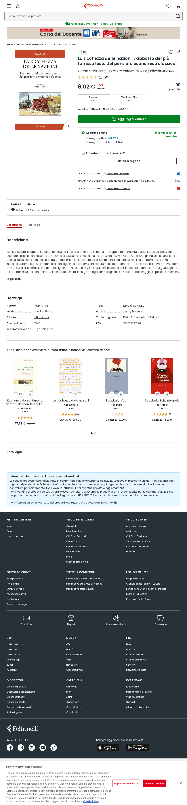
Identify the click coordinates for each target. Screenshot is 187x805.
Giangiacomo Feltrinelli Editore (143, 583)
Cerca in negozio (129, 161)
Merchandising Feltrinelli (139, 691)
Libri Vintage (13, 659)
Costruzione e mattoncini (21, 691)
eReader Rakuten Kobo (138, 707)
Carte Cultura (73, 541)
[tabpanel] (25, 392)
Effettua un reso (15, 588)
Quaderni (71, 712)
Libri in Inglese (14, 654)
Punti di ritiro (73, 551)
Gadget (130, 702)
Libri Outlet (12, 649)
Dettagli (34, 225)
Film (128, 644)
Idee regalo (132, 686)
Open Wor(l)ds (74, 707)
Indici (69, 556)
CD (68, 644)
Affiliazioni (132, 531)
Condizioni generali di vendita (83, 578)
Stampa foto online (77, 561)
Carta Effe (71, 526)
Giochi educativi (16, 696)
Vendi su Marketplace (138, 541)
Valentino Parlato (121, 70)
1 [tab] (91, 433)
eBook (10, 664)
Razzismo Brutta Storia (139, 599)
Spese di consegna (17, 604)
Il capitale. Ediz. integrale (162, 401)
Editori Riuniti (159, 70)
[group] (93, 24)
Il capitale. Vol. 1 (116, 401)
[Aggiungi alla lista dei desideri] (171, 52)
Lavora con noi (15, 536)
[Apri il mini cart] (178, 6)
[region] (93, 783)
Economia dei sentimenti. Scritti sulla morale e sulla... (25, 402)
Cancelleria (72, 702)
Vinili (68, 659)
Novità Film (132, 649)
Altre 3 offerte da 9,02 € (115, 109)
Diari (68, 691)
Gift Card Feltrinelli (76, 536)
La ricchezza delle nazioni (71, 401)
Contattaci (13, 599)
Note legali (14, 452)
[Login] (18, 6)
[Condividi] (178, 52)
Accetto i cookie (154, 783)
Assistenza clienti (16, 593)
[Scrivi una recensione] (106, 77)
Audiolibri (12, 669)
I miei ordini (13, 583)
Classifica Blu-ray (136, 659)
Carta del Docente (117, 173)
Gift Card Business (136, 536)
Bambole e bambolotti (19, 707)
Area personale (15, 578)
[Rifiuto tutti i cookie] (181, 783)
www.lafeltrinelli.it (64, 488)
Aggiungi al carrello (131, 119)
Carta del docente (76, 546)
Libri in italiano (14, 644)
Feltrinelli (94, 109)
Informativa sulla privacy (80, 588)
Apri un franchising (136, 526)
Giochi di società (16, 702)
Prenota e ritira (74, 531)
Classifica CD (74, 654)
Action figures (14, 712)
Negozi (10, 526)
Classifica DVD (134, 654)
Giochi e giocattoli (17, 686)
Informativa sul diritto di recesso (84, 583)
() (100, 77)
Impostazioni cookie (126, 783)
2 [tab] (95, 433)
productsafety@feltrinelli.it (99, 502)
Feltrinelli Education (137, 593)
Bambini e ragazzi (136, 669)
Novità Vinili (72, 664)
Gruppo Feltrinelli (135, 578)
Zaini (69, 696)
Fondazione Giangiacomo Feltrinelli (146, 588)
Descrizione (14, 225)
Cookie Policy (91, 801)
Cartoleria (71, 686)
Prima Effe (131, 551)
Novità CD (71, 649)
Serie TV (130, 664)
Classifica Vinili (74, 669)
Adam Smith (89, 70)
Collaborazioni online (138, 546)
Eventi (10, 531)
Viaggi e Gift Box (135, 696)
